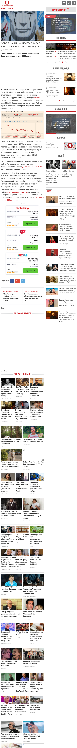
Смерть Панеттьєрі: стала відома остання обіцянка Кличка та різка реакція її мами (67, 303)
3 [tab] (62, 62)
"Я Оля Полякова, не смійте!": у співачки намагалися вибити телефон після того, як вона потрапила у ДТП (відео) (67, 214)
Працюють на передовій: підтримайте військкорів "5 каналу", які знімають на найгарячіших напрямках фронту (54, 82)
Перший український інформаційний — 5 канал (7, 3)
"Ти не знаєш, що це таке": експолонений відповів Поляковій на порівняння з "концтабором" (67, 240)
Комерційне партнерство (50, 144)
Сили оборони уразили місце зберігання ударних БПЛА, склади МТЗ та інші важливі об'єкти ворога (61, 53)
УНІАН (37, 98)
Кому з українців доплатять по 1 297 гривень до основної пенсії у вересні (66, 227)
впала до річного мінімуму (17, 192)
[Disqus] (22, 344)
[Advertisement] (22, 239)
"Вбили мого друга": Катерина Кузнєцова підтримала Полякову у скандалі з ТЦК (67, 279)
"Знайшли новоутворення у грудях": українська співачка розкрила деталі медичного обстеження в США (65, 254)
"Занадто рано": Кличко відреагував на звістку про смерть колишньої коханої (67, 291)
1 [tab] (56, 62)
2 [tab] (59, 62)
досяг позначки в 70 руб (32, 167)
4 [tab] (65, 62)
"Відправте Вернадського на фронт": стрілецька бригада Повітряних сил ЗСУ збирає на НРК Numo (53, 95)
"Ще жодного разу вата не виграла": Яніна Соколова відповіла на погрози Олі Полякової (67, 267)
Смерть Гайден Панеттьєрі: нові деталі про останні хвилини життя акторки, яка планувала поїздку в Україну (67, 316)
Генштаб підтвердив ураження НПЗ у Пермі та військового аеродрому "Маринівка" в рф (61, 58)
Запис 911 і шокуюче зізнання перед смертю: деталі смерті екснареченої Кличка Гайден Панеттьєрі (67, 200)
